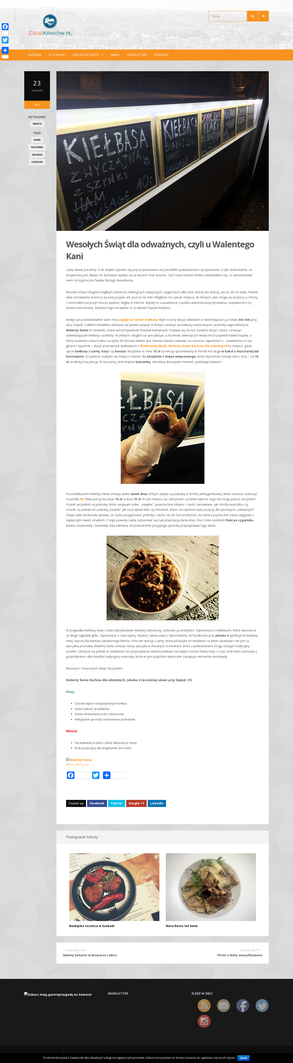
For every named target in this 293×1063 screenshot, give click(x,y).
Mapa (115, 55)
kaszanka (37, 147)
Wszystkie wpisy (86, 55)
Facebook (97, 803)
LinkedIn (156, 803)
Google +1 (136, 803)
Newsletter (136, 55)
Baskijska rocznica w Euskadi (91, 925)
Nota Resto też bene (182, 925)
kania (37, 139)
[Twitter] (5, 40)
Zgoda (243, 1058)
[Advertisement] (37, 237)
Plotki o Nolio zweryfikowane (239, 955)
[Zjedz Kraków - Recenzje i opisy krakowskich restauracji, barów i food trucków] (50, 24)
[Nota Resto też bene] (211, 887)
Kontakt (161, 55)
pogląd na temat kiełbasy (138, 320)
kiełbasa (37, 154)
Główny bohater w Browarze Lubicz (90, 955)
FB (81, 499)
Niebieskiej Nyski (153, 346)
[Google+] (5, 45)
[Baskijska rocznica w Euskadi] (114, 887)
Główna (34, 55)
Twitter (116, 803)
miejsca (37, 123)
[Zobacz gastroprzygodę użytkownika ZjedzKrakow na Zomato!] (58, 994)
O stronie (57, 55)
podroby (37, 162)
